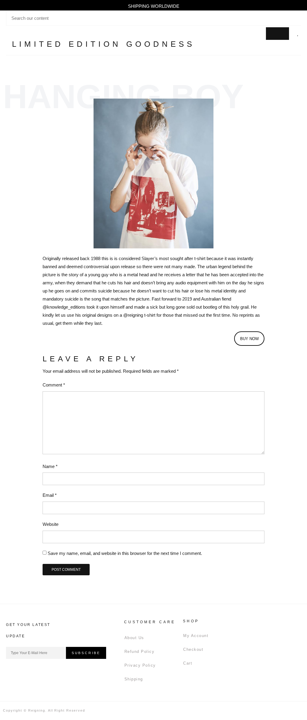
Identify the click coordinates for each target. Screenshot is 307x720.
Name (50, 466)
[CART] (277, 33)
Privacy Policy (140, 665)
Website (50, 524)
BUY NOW (249, 338)
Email (50, 495)
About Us (134, 638)
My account (195, 635)
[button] (256, 34)
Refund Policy (139, 651)
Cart (187, 663)
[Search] (296, 17)
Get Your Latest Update (28, 630)
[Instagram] (29, 672)
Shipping (133, 679)
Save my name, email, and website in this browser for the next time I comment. (125, 553)
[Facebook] (13, 672)
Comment (54, 384)
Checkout (193, 649)
